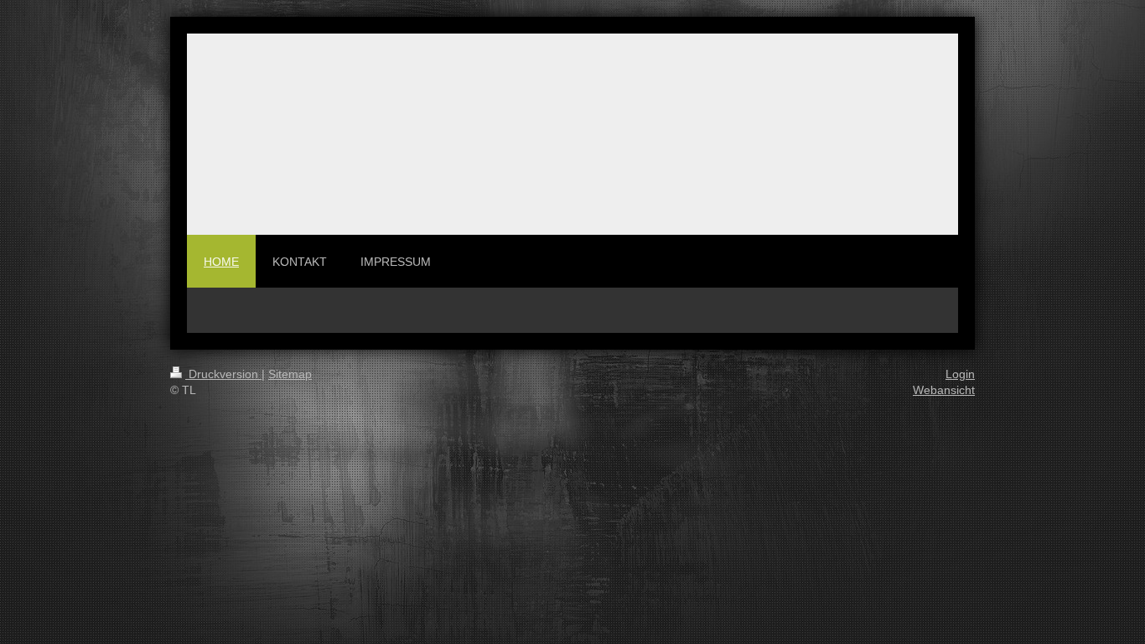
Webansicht (944, 390)
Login (960, 374)
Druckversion (223, 374)
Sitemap (290, 374)
